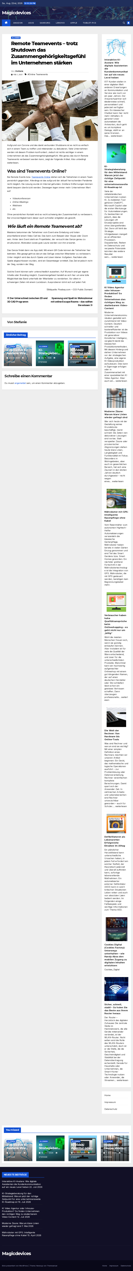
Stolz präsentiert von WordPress (15, 1266)
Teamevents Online (40, 177)
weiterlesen (116, 136)
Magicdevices (16, 12)
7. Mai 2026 (111, 1153)
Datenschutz (110, 1109)
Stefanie (19, 71)
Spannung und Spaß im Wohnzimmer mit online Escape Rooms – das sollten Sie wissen (72, 302)
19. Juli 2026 (47, 1153)
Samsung (45, 23)
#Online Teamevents (38, 74)
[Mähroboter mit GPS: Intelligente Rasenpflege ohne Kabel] (116, 498)
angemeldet (20, 383)
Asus (31, 23)
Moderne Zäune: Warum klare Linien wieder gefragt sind (115, 414)
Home (107, 1095)
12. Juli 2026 (80, 1153)
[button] (124, 23)
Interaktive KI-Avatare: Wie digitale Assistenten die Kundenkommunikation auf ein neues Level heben (21, 1184)
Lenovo (60, 23)
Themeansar (52, 1266)
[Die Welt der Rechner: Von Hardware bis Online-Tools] (116, 717)
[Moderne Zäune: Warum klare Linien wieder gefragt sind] (116, 398)
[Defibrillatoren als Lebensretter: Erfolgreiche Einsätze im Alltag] (116, 823)
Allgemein (16, 38)
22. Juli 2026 (15, 1153)
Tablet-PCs (89, 23)
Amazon (18, 23)
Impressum (110, 1102)
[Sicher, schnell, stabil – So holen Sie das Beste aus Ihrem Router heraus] (116, 989)
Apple (73, 23)
